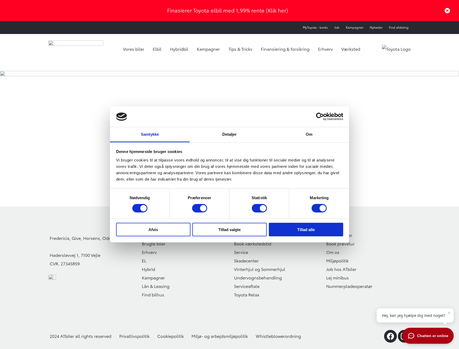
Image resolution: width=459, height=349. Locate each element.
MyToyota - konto (315, 27)
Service (241, 252)
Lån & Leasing (155, 286)
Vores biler (133, 49)
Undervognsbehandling (258, 277)
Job (336, 27)
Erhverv (325, 49)
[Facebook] (390, 336)
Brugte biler (153, 243)
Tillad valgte (229, 229)
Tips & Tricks (240, 49)
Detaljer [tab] (229, 134)
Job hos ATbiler (341, 269)
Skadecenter (246, 260)
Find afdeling (399, 27)
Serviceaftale (247, 286)
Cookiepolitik (170, 336)
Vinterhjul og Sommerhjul (259, 269)
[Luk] (447, 11)
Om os (332, 252)
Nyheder (376, 27)
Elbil (157, 49)
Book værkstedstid (252, 243)
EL (144, 260)
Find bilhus (153, 294)
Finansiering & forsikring (285, 49)
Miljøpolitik (337, 260)
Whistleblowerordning (278, 336)
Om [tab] (309, 134)
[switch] (199, 208)
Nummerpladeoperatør (349, 286)
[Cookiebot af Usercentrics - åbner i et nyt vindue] (320, 117)
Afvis (153, 229)
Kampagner (354, 27)
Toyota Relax (246, 294)
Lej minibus (337, 277)
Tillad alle (306, 229)
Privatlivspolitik (134, 336)
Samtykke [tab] (150, 134)
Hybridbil (179, 49)
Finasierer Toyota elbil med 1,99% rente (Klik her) (227, 10)
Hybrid (148, 269)
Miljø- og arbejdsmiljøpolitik (220, 336)
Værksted (350, 49)
